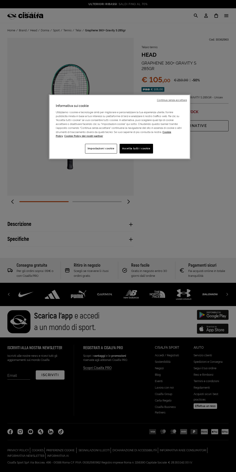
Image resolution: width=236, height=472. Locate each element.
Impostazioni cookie (101, 148)
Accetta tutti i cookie (136, 148)
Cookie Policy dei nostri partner (83, 136)
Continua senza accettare (172, 100)
